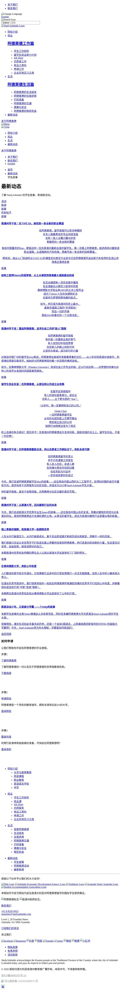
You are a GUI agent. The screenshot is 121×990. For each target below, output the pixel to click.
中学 (16, 787)
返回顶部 (6, 634)
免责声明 (13, 951)
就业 (10, 35)
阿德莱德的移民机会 (25, 111)
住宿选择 (19, 837)
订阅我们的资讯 (10, 928)
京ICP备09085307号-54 (13, 975)
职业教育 (19, 780)
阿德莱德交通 (21, 840)
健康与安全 (20, 107)
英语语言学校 (21, 783)
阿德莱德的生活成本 (25, 92)
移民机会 (19, 852)
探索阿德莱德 (21, 829)
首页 (10, 169)
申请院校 (6, 698)
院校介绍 (13, 31)
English (5, 16)
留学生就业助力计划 (25, 55)
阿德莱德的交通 (23, 103)
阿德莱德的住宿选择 (25, 96)
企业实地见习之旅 (24, 72)
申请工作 (19, 69)
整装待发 (6, 736)
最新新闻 (19, 869)
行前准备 (19, 99)
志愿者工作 (20, 61)
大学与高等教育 (23, 772)
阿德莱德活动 (21, 865)
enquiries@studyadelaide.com (16, 914)
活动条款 (13, 954)
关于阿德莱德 (8, 150)
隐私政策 (13, 947)
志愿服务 (19, 808)
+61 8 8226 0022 (9, 911)
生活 (10, 76)
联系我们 (13, 8)
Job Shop (18, 58)
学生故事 (19, 862)
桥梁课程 (19, 776)
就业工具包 (20, 65)
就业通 (17, 801)
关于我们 (13, 4)
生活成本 (19, 833)
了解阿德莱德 (8, 660)
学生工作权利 (21, 51)
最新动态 (13, 114)
